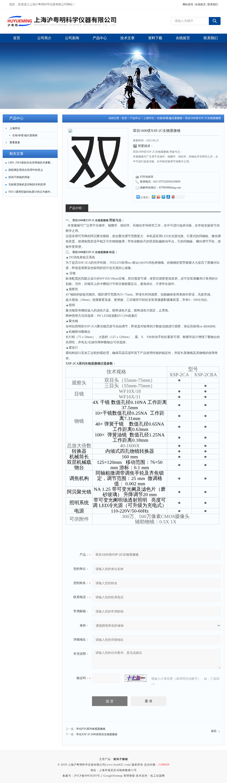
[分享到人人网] (168, 197)
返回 (213, 731)
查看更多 (15, 142)
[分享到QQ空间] (153, 197)
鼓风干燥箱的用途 (19, 177)
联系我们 (212, 4)
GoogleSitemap (113, 775)
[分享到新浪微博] (158, 197)
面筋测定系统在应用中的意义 (25, 169)
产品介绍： (77, 208)
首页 (124, 118)
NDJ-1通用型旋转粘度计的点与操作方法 (31, 191)
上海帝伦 (15, 128)
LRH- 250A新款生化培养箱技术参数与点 (31, 162)
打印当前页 (146, 176)
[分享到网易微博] (172, 197)
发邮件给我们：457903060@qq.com (160, 187)
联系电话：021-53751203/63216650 (160, 181)
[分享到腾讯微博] (163, 197)
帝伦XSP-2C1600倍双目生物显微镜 (96, 734)
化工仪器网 (157, 775)
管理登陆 (129, 775)
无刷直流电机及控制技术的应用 (27, 184)
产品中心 (135, 118)
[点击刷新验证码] (136, 678)
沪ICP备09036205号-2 (88, 775)
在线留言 (200, 4)
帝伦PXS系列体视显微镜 (90, 728)
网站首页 (188, 4)
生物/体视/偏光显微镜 (24, 135)
